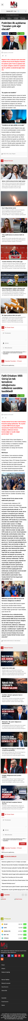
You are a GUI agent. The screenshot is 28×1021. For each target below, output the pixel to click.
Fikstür (3, 1005)
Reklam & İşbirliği (6, 972)
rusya (10, 153)
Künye (3, 965)
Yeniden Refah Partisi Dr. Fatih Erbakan (11, 640)
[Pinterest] (19, 955)
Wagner (13, 153)
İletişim (3, 968)
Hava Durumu (5, 987)
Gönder (22, 33)
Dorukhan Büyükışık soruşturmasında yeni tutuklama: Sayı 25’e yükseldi (17, 15)
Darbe (4, 153)
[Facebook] (2, 955)
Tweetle (14, 33)
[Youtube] (15, 955)
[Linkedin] (12, 955)
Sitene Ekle (4, 990)
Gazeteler (4, 998)
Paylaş (6, 33)
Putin (7, 153)
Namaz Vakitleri (5, 979)
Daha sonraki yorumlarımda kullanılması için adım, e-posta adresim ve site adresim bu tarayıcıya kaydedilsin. (14, 352)
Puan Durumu (5, 1001)
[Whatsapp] (22, 955)
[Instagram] (9, 955)
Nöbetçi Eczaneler (6, 983)
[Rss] (2, 959)
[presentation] (23, 895)
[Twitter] (5, 955)
